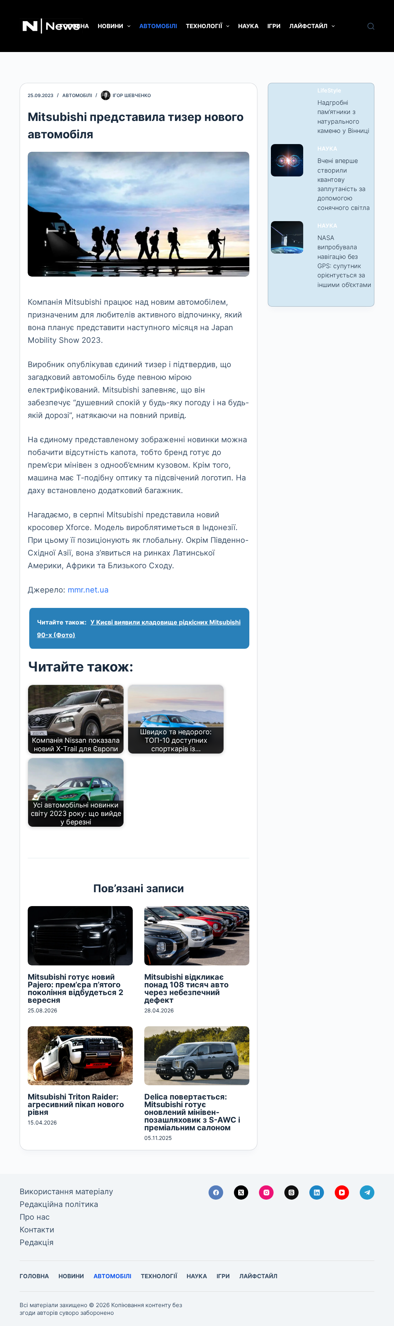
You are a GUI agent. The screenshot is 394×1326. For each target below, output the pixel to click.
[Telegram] (367, 1192)
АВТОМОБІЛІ (158, 26)
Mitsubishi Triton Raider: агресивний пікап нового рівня (76, 1104)
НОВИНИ (110, 26)
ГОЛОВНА (74, 26)
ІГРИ (273, 26)
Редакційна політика (59, 1204)
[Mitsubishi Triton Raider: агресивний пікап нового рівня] (80, 1055)
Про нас (35, 1217)
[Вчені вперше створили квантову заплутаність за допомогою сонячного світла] (287, 160)
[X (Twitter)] (241, 1192)
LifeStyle (329, 90)
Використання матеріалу (66, 1191)
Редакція (36, 1242)
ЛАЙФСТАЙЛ (308, 26)
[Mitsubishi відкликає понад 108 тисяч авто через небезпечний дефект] (196, 935)
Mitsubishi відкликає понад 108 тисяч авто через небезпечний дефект (186, 988)
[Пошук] (370, 26)
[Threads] (291, 1192)
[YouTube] (342, 1192)
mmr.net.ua (88, 589)
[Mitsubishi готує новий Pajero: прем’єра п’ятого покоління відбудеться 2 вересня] (80, 935)
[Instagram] (266, 1192)
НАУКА (248, 26)
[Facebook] (216, 1192)
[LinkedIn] (316, 1192)
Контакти (37, 1229)
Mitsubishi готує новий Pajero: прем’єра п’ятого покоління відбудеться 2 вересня (76, 988)
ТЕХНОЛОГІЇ (204, 26)
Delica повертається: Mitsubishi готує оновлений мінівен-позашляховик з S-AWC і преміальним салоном (192, 1112)
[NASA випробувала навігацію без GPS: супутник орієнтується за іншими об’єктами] (287, 237)
